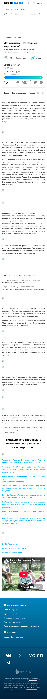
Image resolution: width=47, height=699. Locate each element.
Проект (6, 93)
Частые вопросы (11, 610)
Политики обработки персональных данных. (24, 690)
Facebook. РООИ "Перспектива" (15, 548)
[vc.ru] (36, 656)
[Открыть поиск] (29, 3)
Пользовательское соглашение (16, 618)
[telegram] (8, 663)
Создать (23, 9)
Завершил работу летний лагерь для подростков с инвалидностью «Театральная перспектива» (23, 469)
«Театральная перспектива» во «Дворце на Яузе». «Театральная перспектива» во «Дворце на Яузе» (23, 520)
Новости (34, 93)
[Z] (20, 656)
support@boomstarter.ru (13, 637)
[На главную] (14, 3)
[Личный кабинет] (34, 3)
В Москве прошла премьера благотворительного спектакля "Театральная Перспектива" (23, 479)
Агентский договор (12, 622)
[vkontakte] (8, 656)
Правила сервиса (11, 614)
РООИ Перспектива (10, 544)
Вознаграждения (19, 93)
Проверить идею (11, 9)
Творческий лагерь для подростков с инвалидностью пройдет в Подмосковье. (23, 488)
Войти (39, 3)
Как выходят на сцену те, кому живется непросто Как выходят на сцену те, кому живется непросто (23, 504)
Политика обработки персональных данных (21, 626)
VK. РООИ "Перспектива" (12, 553)
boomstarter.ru (16, 678)
